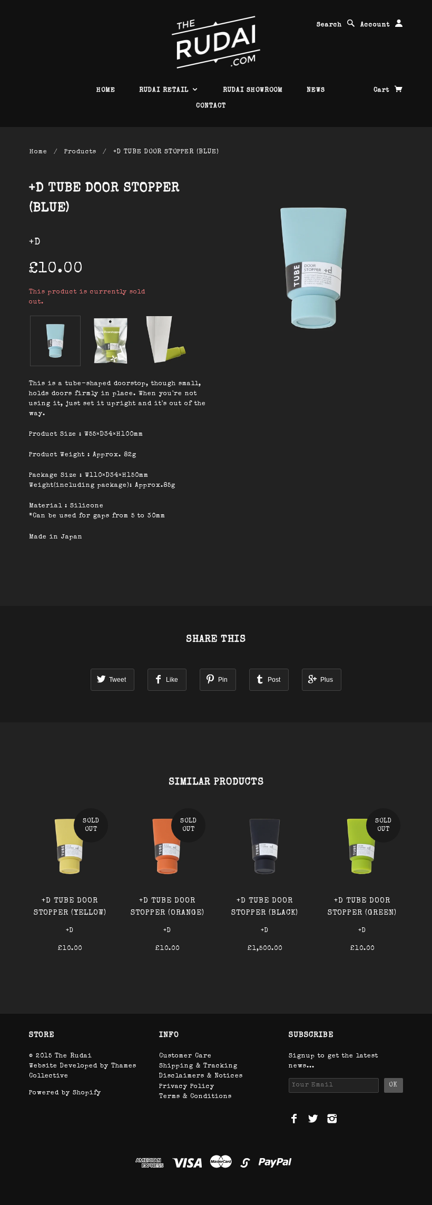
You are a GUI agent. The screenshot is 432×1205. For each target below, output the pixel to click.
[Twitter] (313, 1118)
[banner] (216, 42)
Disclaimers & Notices (201, 1076)
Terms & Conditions (195, 1097)
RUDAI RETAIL (165, 90)
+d (35, 242)
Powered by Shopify (65, 1093)
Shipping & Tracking (198, 1066)
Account (375, 25)
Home (38, 152)
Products (80, 152)
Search (329, 25)
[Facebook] (294, 1118)
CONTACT (211, 106)
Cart (383, 90)
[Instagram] (332, 1118)
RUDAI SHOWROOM (253, 90)
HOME (105, 90)
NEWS (316, 90)
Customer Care (185, 1056)
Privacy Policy (186, 1087)
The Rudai (73, 1056)
